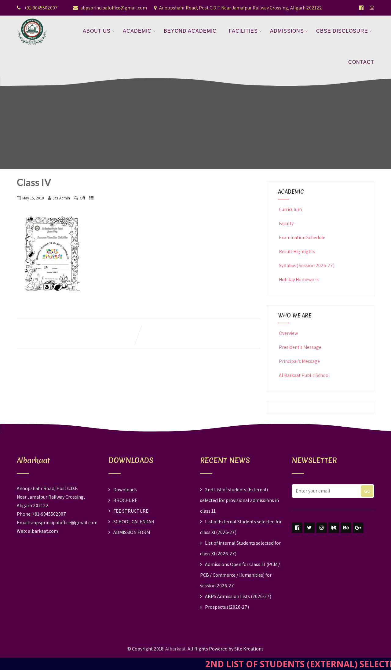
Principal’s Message (299, 361)
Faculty (286, 223)
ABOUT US (97, 31)
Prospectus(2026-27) (227, 607)
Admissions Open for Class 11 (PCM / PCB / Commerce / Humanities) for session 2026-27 (240, 575)
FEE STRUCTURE (130, 511)
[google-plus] (358, 527)
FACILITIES (243, 31)
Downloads (125, 489)
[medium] (333, 527)
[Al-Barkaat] (32, 19)
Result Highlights (297, 251)
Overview (288, 333)
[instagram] (321, 527)
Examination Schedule (302, 237)
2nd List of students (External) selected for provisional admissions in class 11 (239, 500)
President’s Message (300, 347)
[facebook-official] (361, 7)
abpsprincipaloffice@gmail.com (113, 8)
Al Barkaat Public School (304, 375)
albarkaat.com (43, 531)
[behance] (346, 527)
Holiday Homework (299, 279)
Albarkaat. (176, 649)
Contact (361, 62)
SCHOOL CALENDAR (133, 521)
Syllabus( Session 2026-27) (306, 265)
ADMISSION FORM (131, 532)
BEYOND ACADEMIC (190, 31)
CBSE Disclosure (342, 31)
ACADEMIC (137, 31)
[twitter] (309, 527)
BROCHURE (125, 500)
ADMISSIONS (287, 31)
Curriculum (290, 209)
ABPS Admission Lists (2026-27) (238, 596)
